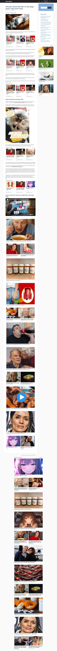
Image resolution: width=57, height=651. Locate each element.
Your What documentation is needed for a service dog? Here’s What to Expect (46, 35)
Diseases (46, 1)
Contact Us (30, 455)
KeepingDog (9, 1)
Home (39, 1)
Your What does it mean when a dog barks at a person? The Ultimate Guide (46, 17)
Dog (42, 1)
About (50, 1)
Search (42, 6)
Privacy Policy (26, 455)
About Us (34, 455)
